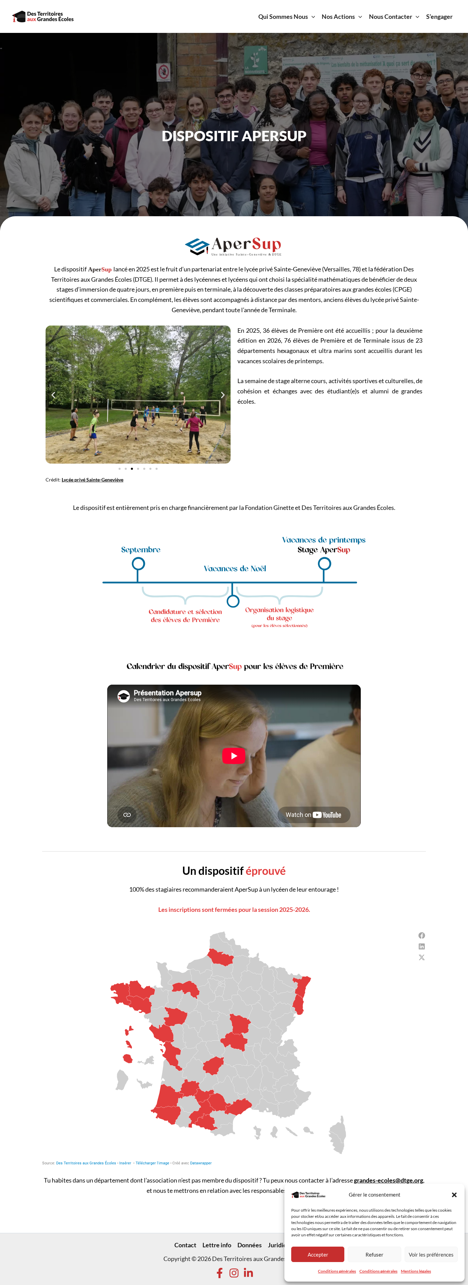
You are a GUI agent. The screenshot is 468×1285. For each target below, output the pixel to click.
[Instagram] (234, 1273)
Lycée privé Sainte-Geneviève (92, 479)
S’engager (439, 16)
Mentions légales (416, 1271)
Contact (185, 1245)
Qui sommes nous (283, 16)
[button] (454, 1194)
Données (249, 1245)
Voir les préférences (431, 1254)
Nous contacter (390, 16)
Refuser (374, 1254)
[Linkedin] (248, 1273)
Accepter (318, 1254)
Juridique (281, 1245)
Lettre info (216, 1245)
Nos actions (338, 16)
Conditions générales (337, 1271)
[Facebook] (219, 1273)
